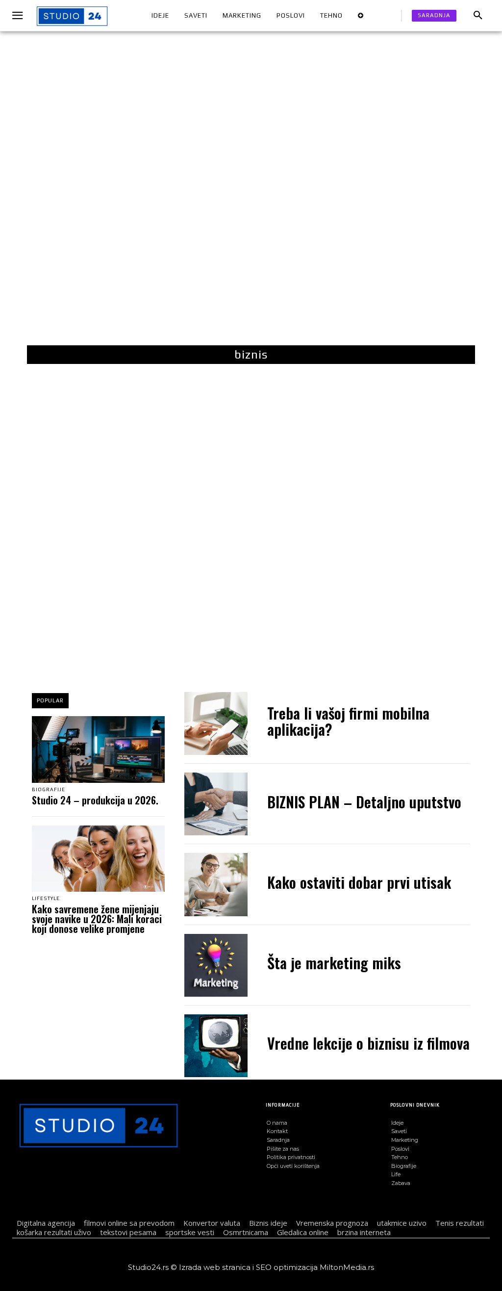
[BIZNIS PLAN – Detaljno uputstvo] (215, 804)
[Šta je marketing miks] (215, 965)
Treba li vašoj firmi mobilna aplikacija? (348, 721)
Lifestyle (46, 898)
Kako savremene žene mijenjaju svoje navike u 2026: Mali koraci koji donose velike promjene (97, 919)
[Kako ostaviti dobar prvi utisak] (215, 884)
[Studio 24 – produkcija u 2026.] (98, 749)
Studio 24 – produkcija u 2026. (95, 800)
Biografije (48, 789)
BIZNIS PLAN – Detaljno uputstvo (364, 802)
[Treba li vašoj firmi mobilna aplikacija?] (215, 723)
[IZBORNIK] (18, 16)
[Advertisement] (251, 196)
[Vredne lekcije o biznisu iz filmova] (215, 1045)
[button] (478, 15)
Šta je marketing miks (334, 963)
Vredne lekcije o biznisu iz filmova (368, 1043)
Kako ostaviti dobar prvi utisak (359, 882)
